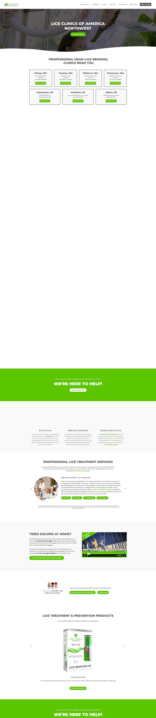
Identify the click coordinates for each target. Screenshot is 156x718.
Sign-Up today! (112, 444)
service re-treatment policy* (102, 489)
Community (122, 4)
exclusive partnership (108, 434)
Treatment (95, 4)
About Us (112, 4)
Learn (104, 4)
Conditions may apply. (83, 471)
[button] (31, 489)
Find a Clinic (145, 4)
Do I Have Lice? (84, 4)
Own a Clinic (133, 4)
